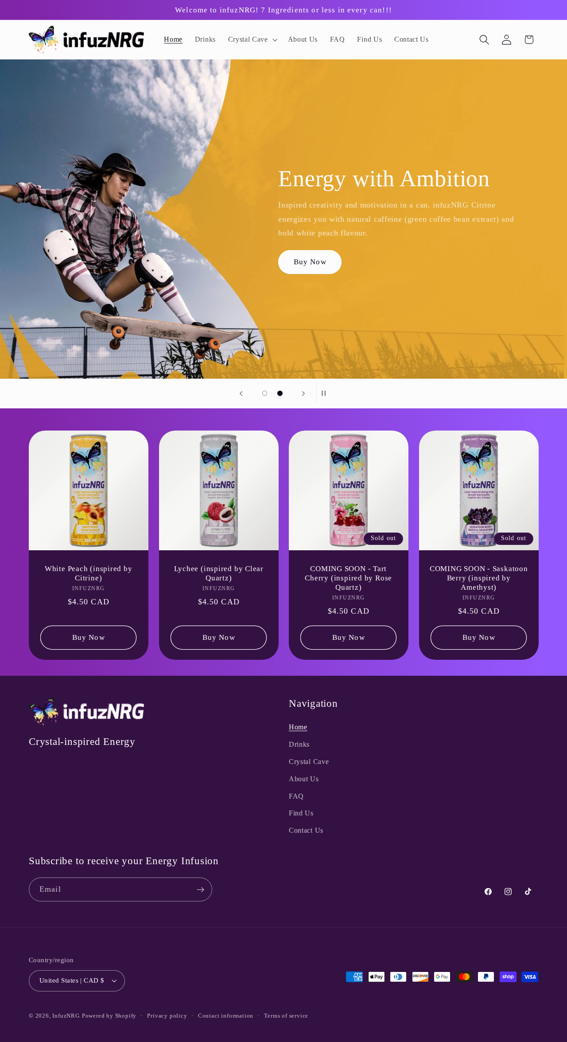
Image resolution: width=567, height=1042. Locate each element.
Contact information (225, 1016)
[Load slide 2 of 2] (280, 393)
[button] (252, 40)
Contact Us (306, 830)
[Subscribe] (200, 890)
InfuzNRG (65, 1016)
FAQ (296, 796)
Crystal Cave (309, 761)
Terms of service (286, 1016)
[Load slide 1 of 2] (264, 393)
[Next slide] (303, 393)
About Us (304, 779)
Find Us (301, 813)
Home (298, 727)
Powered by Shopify (109, 1016)
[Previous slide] (241, 393)
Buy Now (310, 261)
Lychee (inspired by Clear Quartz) (219, 573)
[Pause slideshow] (326, 393)
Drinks (299, 744)
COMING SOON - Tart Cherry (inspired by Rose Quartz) (348, 578)
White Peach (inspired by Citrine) (88, 573)
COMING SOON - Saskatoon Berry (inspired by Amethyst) (478, 578)
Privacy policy (167, 1016)
